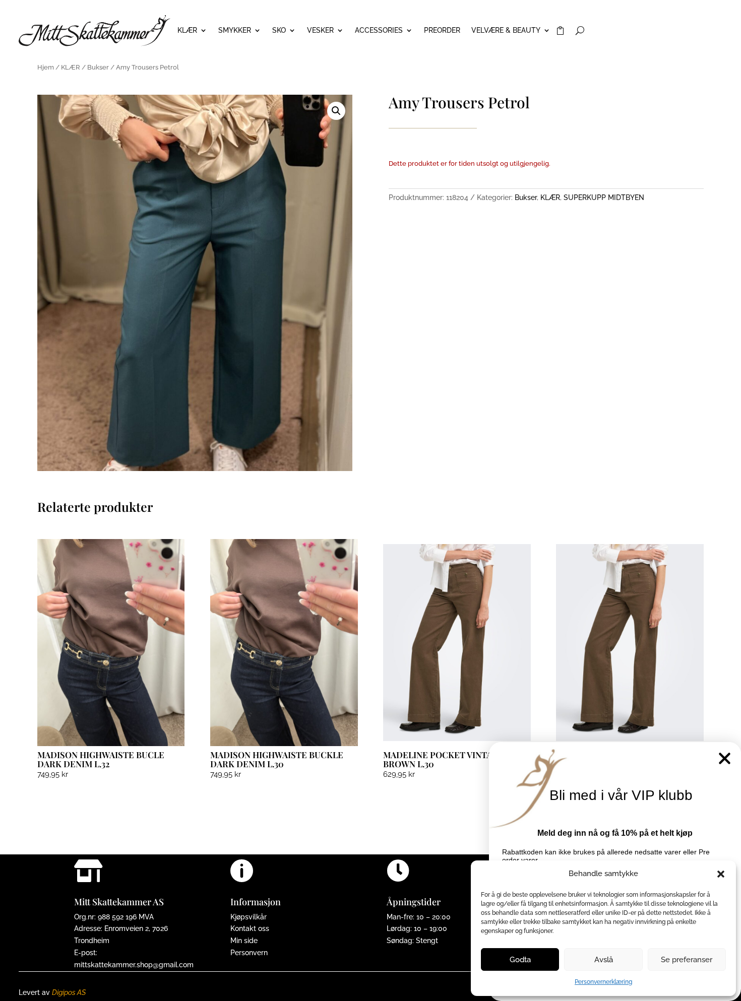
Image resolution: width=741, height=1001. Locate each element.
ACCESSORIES (379, 30)
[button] (721, 874)
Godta (520, 959)
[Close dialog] (724, 758)
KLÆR (187, 30)
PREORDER (442, 30)
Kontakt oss (249, 928)
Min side (244, 941)
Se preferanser (686, 959)
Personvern (249, 953)
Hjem (45, 67)
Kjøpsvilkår (248, 917)
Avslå (603, 959)
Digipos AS (69, 992)
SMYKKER (234, 30)
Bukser (98, 67)
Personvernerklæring (603, 981)
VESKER (320, 30)
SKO (279, 30)
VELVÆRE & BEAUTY (505, 30)
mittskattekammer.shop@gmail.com (134, 965)
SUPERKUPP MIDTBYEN (604, 197)
